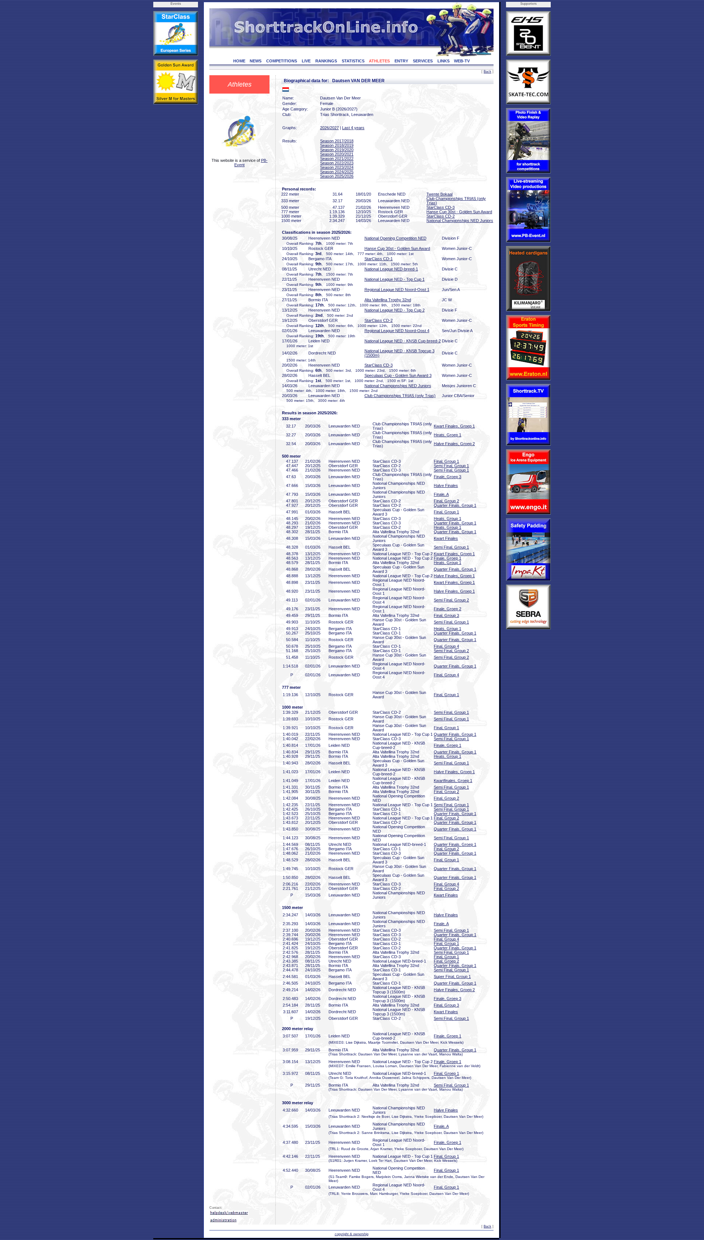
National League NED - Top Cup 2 (394, 310)
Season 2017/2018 (336, 141)
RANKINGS (326, 61)
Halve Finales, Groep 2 (454, 443)
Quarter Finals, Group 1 (455, 505)
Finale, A (441, 494)
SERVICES (423, 61)
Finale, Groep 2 (447, 609)
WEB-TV (462, 61)
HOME (239, 61)
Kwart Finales (446, 538)
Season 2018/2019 (336, 145)
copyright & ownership (351, 1234)
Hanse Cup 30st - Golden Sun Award (459, 212)
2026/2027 (329, 128)
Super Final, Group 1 (452, 976)
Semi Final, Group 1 (451, 465)
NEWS (255, 61)
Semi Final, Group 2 (451, 600)
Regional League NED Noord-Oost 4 (396, 330)
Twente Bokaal (439, 194)
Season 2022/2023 (336, 163)
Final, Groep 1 (446, 1073)
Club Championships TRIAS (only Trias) (400, 395)
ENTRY (401, 61)
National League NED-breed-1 (391, 269)
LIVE (306, 61)
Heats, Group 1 (447, 518)
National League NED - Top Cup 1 (394, 279)
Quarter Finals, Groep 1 (455, 844)
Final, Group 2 (446, 501)
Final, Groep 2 (446, 961)
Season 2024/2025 (336, 172)
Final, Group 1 (446, 461)
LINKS (443, 61)
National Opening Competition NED (395, 238)
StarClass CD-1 (378, 259)
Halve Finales (446, 485)
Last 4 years (353, 128)
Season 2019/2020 (336, 150)
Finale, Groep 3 (447, 476)
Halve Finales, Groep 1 (454, 576)
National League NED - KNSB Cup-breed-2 (402, 341)
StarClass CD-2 (440, 216)
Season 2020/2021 (336, 154)
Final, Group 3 (446, 615)
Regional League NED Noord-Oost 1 (396, 289)
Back (487, 71)
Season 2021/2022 (336, 158)
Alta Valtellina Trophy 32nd (387, 300)
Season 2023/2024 (336, 167)
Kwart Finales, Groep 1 (454, 426)
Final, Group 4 (446, 646)
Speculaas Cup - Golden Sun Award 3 (398, 375)
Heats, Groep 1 (447, 435)
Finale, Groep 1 (447, 558)
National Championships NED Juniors (459, 220)
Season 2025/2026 (336, 176)
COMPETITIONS (281, 61)
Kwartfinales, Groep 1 (453, 780)
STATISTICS (353, 61)
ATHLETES (379, 61)
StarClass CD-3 (440, 207)
